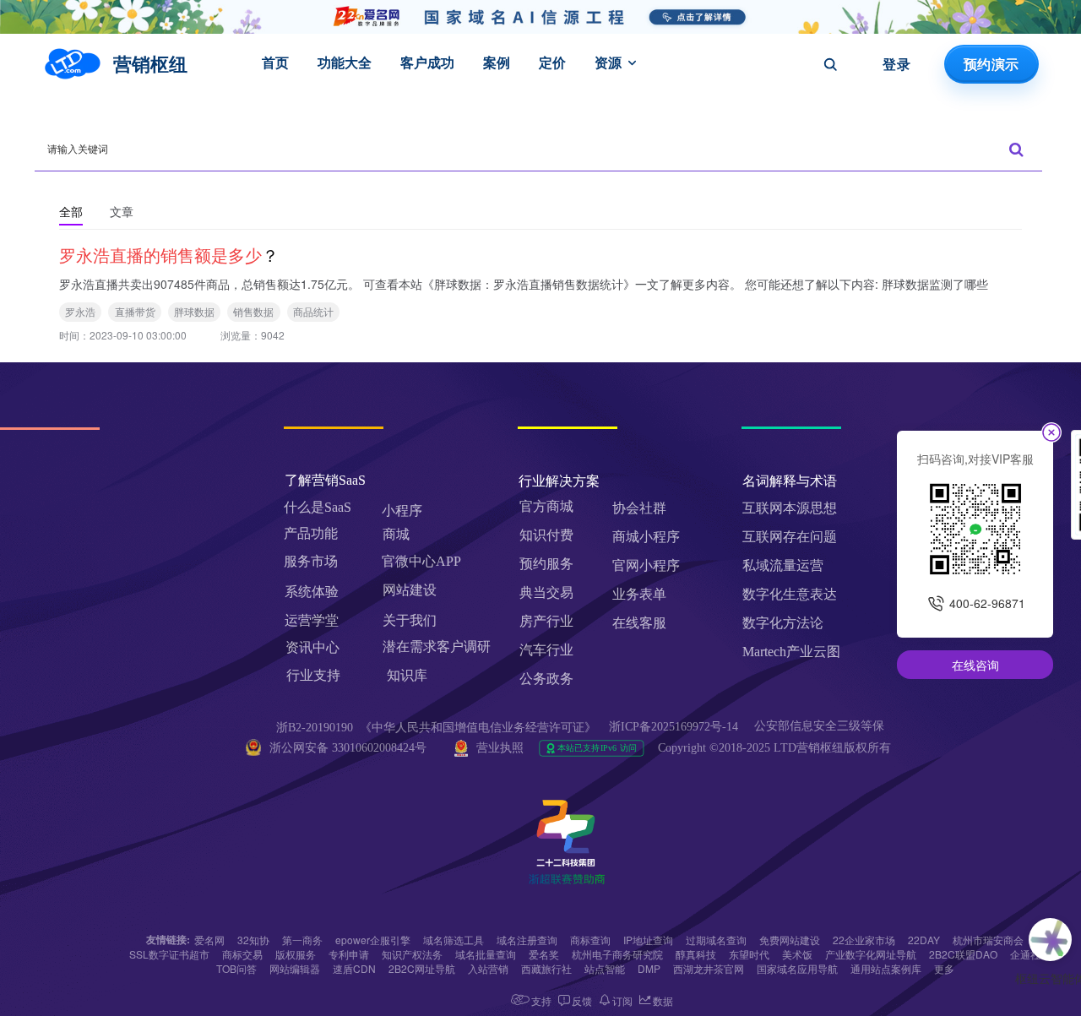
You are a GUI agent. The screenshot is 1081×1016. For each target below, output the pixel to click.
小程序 (402, 510)
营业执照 (500, 748)
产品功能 (311, 533)
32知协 (253, 939)
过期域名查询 (716, 939)
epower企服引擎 (372, 939)
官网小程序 (646, 565)
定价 (552, 62)
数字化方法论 (782, 623)
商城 (396, 534)
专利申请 (349, 954)
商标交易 (242, 954)
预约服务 (546, 564)
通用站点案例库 (885, 968)
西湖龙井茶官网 (708, 968)
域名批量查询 (485, 954)
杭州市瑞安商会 (988, 939)
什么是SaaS (317, 507)
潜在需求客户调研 (438, 646)
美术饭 (797, 954)
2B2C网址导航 (421, 968)
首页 (275, 62)
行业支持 (313, 675)
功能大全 (345, 62)
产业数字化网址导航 (870, 954)
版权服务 (295, 954)
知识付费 (546, 535)
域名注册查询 (527, 939)
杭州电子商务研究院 (617, 954)
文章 (121, 211)
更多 (944, 968)
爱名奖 (544, 954)
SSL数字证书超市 (169, 954)
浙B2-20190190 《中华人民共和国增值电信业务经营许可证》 (436, 727)
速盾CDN (354, 968)
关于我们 (410, 620)
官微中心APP (421, 561)
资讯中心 (312, 647)
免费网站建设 (789, 939)
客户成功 (427, 62)
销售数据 (253, 311)
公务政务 (546, 678)
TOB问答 (236, 968)
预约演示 (991, 64)
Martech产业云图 (791, 651)
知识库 (407, 675)
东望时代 (749, 954)
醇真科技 (696, 954)
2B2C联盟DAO (963, 954)
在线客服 (639, 623)
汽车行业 (546, 650)
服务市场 (311, 561)
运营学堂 (312, 620)
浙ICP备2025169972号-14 (673, 726)
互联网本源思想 (789, 508)
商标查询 (590, 939)
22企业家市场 (864, 939)
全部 (71, 211)
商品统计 (313, 311)
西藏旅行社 (546, 968)
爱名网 (209, 939)
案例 (496, 62)
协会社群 (639, 508)
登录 (896, 64)
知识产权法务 (412, 954)
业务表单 (639, 594)
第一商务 (302, 939)
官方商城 (546, 506)
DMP (649, 968)
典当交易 (546, 592)
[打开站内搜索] (830, 64)
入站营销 (488, 968)
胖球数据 (194, 311)
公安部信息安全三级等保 (821, 726)
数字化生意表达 (789, 594)
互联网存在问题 (789, 537)
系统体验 (312, 591)
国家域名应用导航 (797, 968)
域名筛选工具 (453, 939)
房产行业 (546, 621)
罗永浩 (80, 311)
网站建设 (410, 590)
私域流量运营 (782, 565)
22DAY (924, 939)
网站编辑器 (294, 968)
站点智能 (604, 968)
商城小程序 (646, 537)
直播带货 (135, 311)
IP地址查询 (648, 939)
